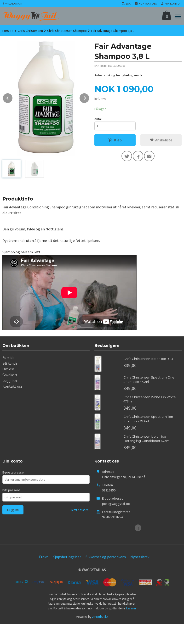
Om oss (8, 369)
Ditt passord (11, 490)
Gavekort (9, 374)
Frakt (43, 556)
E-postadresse (13, 472)
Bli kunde (9, 363)
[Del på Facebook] (138, 156)
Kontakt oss (12, 386)
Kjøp (118, 140)
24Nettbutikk (100, 617)
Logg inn (9, 380)
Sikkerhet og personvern (106, 556)
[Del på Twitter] (126, 156)
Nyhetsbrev (139, 556)
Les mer (131, 608)
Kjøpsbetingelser (66, 556)
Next (89, 97)
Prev (12, 97)
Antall (98, 119)
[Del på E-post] (149, 156)
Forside (7, 30)
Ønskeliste (163, 140)
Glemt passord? (79, 510)
